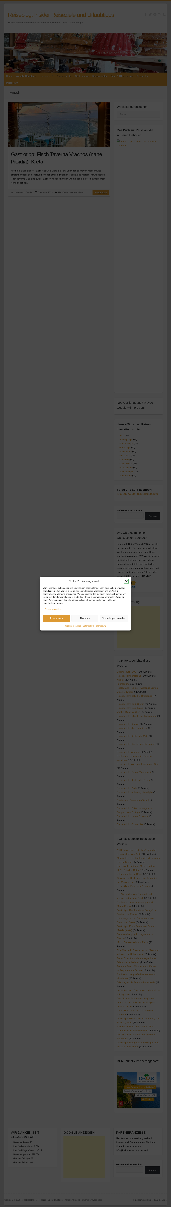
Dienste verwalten (53, 609)
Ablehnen (85, 618)
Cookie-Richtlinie (73, 626)
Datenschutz (88, 626)
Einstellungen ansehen (114, 618)
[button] (126, 581)
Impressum (101, 626)
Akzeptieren (56, 618)
